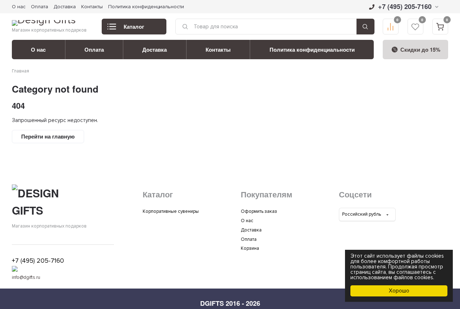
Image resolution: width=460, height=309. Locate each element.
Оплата (39, 7)
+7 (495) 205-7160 (404, 6)
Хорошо (399, 290)
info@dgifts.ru (26, 277)
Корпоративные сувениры (171, 211)
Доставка (65, 7)
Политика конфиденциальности (146, 7)
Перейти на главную (48, 136)
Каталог (134, 27)
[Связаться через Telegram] (15, 270)
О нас (19, 7)
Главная (20, 71)
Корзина (250, 248)
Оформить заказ (259, 211)
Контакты (92, 7)
